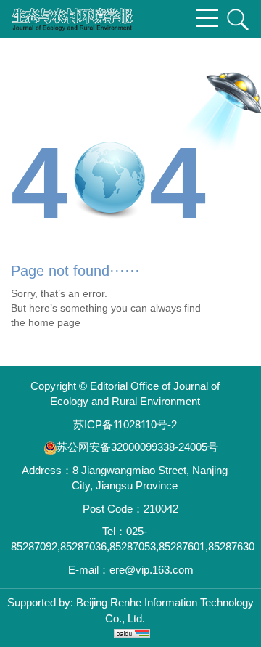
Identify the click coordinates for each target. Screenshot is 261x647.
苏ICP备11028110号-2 (125, 424)
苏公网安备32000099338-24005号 (137, 447)
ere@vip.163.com (151, 569)
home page (54, 322)
